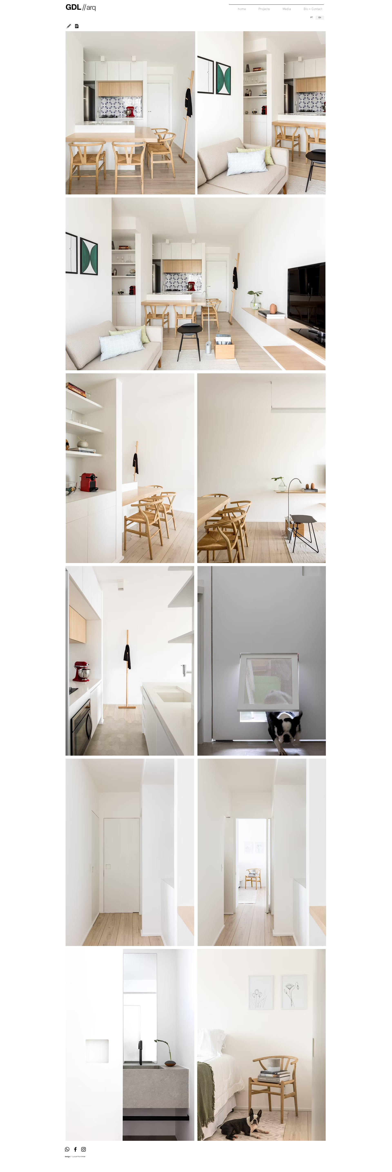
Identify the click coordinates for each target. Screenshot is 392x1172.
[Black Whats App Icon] (67, 1149)
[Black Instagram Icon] (83, 1149)
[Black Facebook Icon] (75, 1149)
